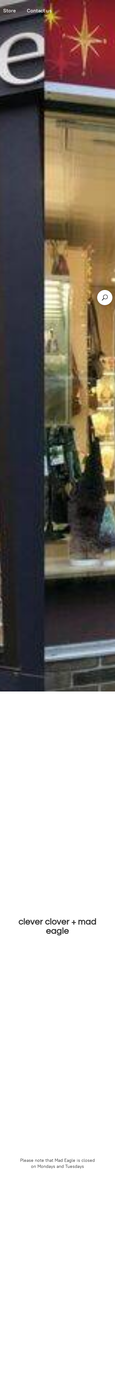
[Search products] (105, 297)
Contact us (39, 11)
